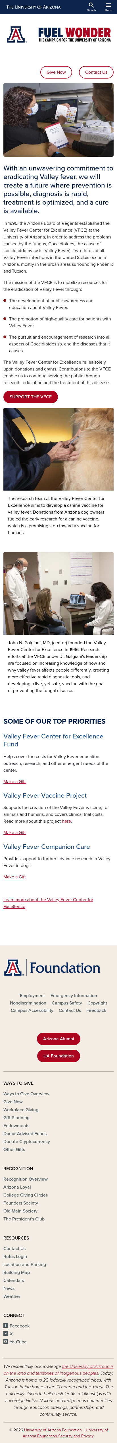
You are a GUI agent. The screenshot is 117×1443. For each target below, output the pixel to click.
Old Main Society (20, 1211)
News (8, 1288)
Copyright (97, 1003)
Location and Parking (24, 1264)
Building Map (16, 1272)
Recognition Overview (25, 1179)
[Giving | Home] (58, 34)
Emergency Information (74, 996)
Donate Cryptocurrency (26, 1141)
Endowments (16, 1126)
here (66, 821)
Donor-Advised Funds (25, 1134)
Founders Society (20, 1203)
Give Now (56, 72)
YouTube (18, 1342)
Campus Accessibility (32, 1010)
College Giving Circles (25, 1195)
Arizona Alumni (58, 1039)
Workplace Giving (20, 1110)
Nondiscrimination (28, 1003)
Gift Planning (16, 1118)
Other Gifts (14, 1149)
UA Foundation (58, 1056)
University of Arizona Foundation (53, 1430)
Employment (32, 996)
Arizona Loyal (17, 1187)
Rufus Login (15, 1256)
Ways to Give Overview (26, 1094)
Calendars (13, 1280)
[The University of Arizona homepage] (33, 7)
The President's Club (24, 1219)
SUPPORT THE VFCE (31, 397)
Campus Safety (67, 1003)
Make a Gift (14, 782)
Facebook (20, 1326)
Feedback (96, 1010)
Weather (11, 1296)
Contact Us (96, 72)
